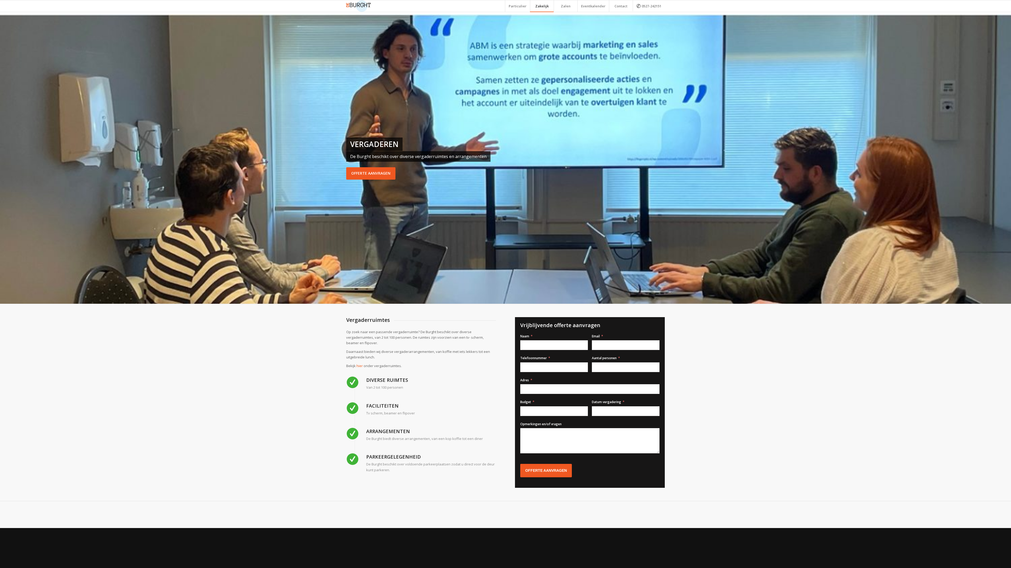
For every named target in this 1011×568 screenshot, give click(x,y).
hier (359, 365)
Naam (524, 336)
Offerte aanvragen (370, 173)
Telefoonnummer (533, 358)
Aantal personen (604, 358)
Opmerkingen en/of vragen (541, 424)
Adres (524, 380)
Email (596, 336)
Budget (525, 402)
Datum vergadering (606, 402)
